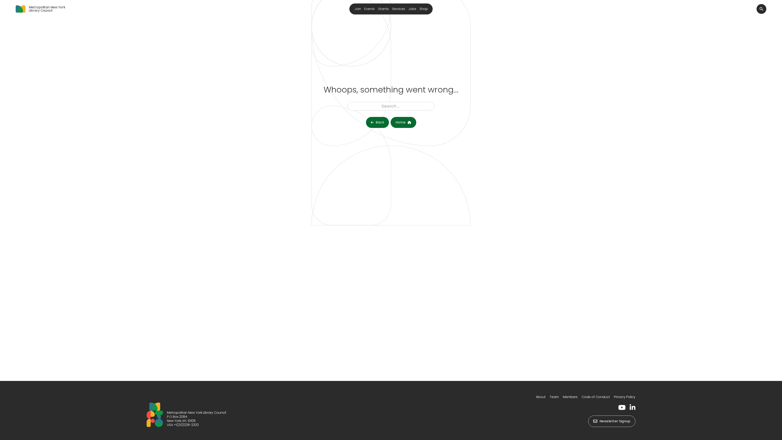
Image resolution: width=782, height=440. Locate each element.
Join (357, 9)
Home (400, 122)
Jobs (412, 9)
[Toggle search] (761, 9)
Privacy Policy (624, 397)
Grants (383, 9)
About (541, 397)
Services (398, 9)
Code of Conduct (596, 397)
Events (369, 9)
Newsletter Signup (615, 421)
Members (570, 397)
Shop (424, 9)
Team (554, 397)
